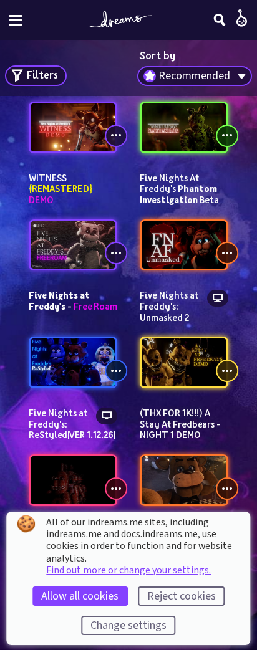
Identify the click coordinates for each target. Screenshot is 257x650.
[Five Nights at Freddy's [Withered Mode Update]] (73, 480)
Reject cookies (181, 596)
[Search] (220, 20)
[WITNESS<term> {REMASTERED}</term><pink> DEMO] (73, 127)
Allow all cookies (80, 596)
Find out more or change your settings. (128, 570)
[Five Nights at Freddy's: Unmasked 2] (184, 245)
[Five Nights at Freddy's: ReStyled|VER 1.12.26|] (73, 362)
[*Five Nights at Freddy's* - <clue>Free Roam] (73, 245)
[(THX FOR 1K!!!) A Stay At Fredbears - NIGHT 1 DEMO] (184, 362)
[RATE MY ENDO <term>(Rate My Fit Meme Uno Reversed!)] (184, 480)
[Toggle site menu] (16, 20)
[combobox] (194, 76)
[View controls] (116, 136)
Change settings (128, 625)
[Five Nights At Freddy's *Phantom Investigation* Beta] (184, 127)
